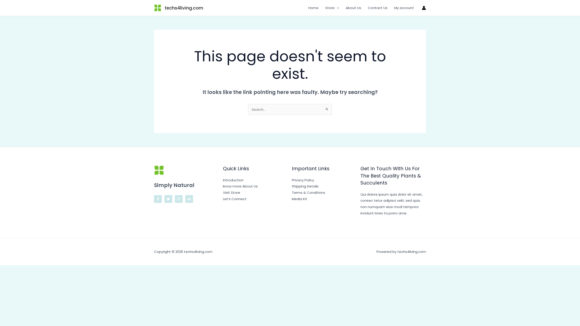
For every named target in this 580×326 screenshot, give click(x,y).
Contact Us (377, 7)
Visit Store (231, 192)
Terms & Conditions (308, 192)
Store (330, 7)
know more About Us (240, 186)
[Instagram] (179, 199)
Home (313, 7)
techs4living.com (184, 8)
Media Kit (299, 199)
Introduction (233, 180)
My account (404, 7)
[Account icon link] (424, 8)
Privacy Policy (303, 180)
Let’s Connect (234, 199)
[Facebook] (158, 199)
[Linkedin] (189, 199)
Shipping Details (305, 186)
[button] (337, 8)
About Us (353, 7)
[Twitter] (168, 199)
